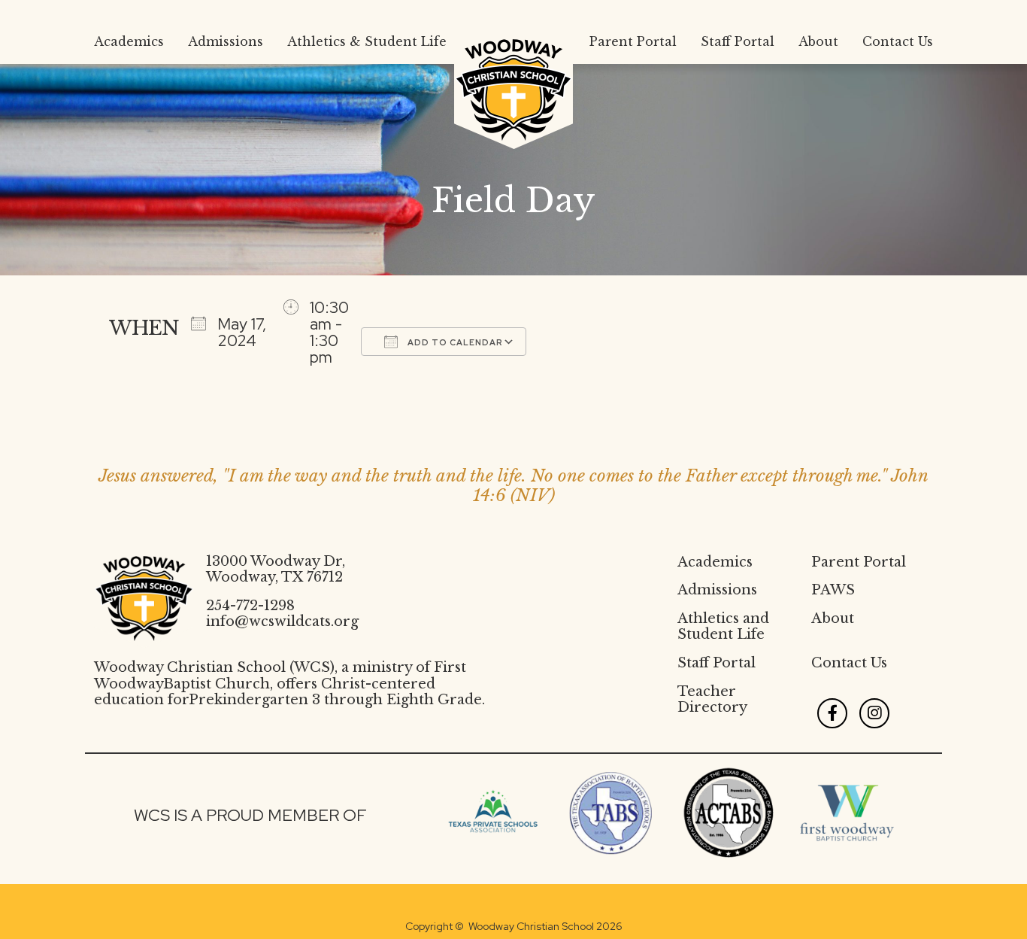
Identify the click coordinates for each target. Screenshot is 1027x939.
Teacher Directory (712, 699)
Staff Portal (716, 663)
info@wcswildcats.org (282, 621)
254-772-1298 (250, 605)
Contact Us (849, 663)
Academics (715, 562)
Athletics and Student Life (723, 626)
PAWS (833, 590)
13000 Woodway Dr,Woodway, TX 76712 (275, 569)
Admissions (717, 590)
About (832, 618)
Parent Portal (858, 562)
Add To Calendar (454, 342)
